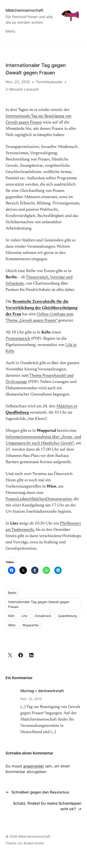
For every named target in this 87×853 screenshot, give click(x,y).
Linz (24, 616)
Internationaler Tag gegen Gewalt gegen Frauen (38, 604)
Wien (12, 625)
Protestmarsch (18, 339)
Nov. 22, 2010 (31, 699)
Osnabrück (43, 616)
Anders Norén (33, 843)
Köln (11, 616)
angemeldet (33, 766)
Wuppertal (30, 625)
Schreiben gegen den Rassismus (40, 792)
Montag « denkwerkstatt (42, 690)
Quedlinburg (67, 616)
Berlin (12, 593)
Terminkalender (49, 82)
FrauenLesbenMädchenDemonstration (39, 499)
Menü (10, 31)
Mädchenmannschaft (24, 10)
